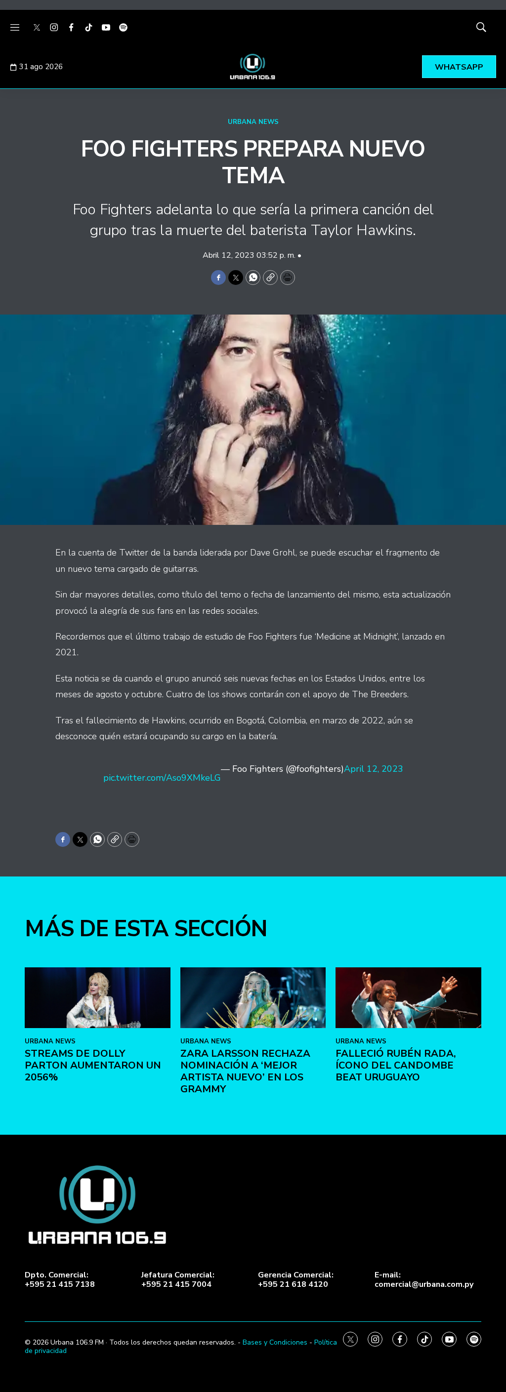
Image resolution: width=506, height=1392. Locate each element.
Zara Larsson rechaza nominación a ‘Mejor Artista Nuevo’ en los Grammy (245, 1071)
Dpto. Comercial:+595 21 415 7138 (60, 1280)
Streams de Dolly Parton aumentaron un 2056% (93, 1065)
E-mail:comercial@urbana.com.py (424, 1280)
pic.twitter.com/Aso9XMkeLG (162, 778)
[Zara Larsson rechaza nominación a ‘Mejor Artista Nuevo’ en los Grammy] (253, 997)
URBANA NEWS (253, 122)
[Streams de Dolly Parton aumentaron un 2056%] (97, 997)
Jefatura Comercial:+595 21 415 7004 (177, 1280)
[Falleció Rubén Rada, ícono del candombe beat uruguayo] (408, 997)
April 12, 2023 (373, 769)
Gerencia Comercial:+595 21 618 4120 (296, 1280)
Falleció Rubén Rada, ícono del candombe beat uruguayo (396, 1065)
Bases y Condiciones (275, 1342)
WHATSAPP (459, 67)
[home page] (253, 66)
